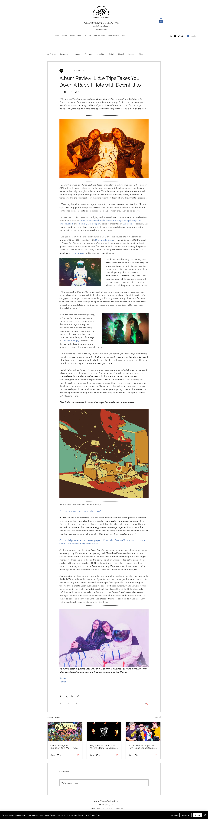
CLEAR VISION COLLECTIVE (101, 22)
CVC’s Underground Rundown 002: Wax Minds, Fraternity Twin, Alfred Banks (64, 746)
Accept (197, 815)
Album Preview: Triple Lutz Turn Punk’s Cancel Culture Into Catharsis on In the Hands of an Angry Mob (142, 746)
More (141, 54)
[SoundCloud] (182, 36)
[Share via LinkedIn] (72, 696)
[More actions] (147, 70)
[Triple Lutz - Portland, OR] (143, 731)
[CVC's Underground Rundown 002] (65, 731)
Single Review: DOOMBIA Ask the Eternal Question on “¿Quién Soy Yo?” (104, 746)
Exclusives (64, 54)
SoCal (111, 54)
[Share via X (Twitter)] (66, 696)
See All (158, 717)
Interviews (76, 54)
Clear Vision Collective (106, 800)
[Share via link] (78, 696)
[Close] (205, 815)
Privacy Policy (95, 815)
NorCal (121, 54)
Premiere (88, 54)
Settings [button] (174, 815)
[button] (157, 54)
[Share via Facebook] (60, 696)
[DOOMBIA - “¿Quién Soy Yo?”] (104, 731)
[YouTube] (175, 36)
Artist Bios (100, 54)
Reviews (131, 54)
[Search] (160, 21)
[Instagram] (171, 36)
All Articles (51, 54)
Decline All (185, 815)
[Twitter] (178, 36)
